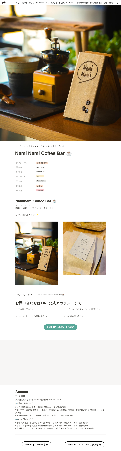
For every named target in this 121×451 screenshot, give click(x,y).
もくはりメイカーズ (66, 2)
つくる (18, 2)
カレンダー (40, 2)
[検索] (116, 2)
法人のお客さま (96, 2)
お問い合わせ (108, 2)
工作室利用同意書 (82, 2)
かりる (31, 2)
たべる (24, 2)
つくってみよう (51, 2)
